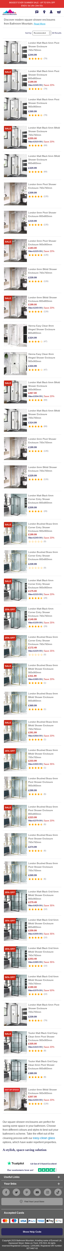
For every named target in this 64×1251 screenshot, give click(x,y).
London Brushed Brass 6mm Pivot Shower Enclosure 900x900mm (43, 782)
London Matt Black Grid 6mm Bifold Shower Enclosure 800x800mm (43, 923)
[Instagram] (47, 1192)
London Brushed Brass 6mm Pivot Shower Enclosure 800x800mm (43, 810)
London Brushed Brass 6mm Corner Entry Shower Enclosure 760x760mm (43, 640)
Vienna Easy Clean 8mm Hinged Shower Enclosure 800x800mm (41, 329)
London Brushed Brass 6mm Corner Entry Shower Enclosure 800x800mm (43, 556)
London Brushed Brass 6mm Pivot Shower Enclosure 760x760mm (43, 838)
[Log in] (51, 11)
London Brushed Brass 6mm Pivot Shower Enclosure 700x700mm (43, 867)
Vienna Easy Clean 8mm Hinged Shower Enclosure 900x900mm (41, 358)
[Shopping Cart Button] (58, 11)
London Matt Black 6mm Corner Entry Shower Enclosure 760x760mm (40, 612)
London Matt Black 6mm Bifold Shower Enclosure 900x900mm (44, 386)
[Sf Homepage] (10, 12)
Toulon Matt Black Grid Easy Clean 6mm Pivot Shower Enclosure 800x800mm (42, 1065)
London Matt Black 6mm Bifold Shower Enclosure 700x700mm (44, 414)
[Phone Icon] (37, 12)
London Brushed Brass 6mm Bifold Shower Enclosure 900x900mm (43, 669)
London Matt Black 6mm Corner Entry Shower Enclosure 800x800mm (40, 499)
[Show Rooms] (44, 12)
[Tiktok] (58, 1192)
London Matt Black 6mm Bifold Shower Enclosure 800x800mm (44, 160)
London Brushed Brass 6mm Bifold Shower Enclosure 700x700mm (43, 754)
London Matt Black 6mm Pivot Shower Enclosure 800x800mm (43, 75)
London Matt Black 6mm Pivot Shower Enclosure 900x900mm (43, 103)
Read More (39, 23)
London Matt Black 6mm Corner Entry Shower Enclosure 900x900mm (40, 584)
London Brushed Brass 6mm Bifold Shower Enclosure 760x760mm (43, 725)
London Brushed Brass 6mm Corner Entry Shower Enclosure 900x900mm (43, 527)
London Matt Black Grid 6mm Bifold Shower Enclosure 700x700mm (43, 980)
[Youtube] (37, 1192)
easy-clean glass (44, 1138)
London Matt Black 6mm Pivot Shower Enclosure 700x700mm (43, 1008)
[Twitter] (16, 1192)
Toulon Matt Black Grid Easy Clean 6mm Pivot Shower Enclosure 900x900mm (42, 1037)
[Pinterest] (26, 1192)
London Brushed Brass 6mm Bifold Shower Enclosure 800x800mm (43, 697)
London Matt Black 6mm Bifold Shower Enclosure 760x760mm (44, 131)
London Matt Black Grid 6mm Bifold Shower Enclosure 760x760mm (43, 952)
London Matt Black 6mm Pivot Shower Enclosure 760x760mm (43, 46)
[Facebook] (6, 1192)
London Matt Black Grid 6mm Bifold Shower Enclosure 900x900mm (43, 895)
